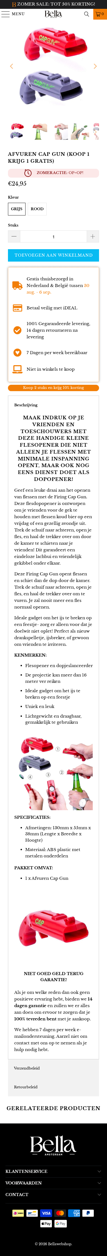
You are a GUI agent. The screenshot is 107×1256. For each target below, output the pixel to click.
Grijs (16, 209)
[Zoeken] (86, 14)
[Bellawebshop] (53, 14)
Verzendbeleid (27, 1068)
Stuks (13, 225)
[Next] (95, 66)
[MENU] (3, 14)
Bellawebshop (59, 1244)
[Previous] (12, 66)
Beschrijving (26, 405)
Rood (37, 209)
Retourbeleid (26, 1087)
